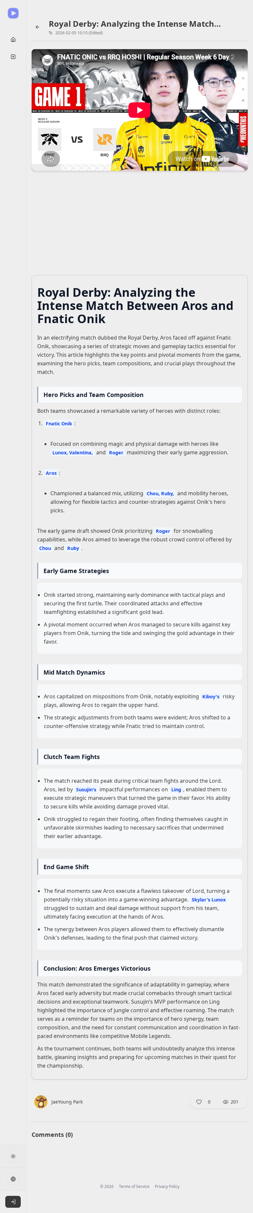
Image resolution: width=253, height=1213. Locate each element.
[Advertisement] (140, 225)
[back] (37, 27)
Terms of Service (134, 1186)
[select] (13, 1202)
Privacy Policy (167, 1186)
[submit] (13, 39)
